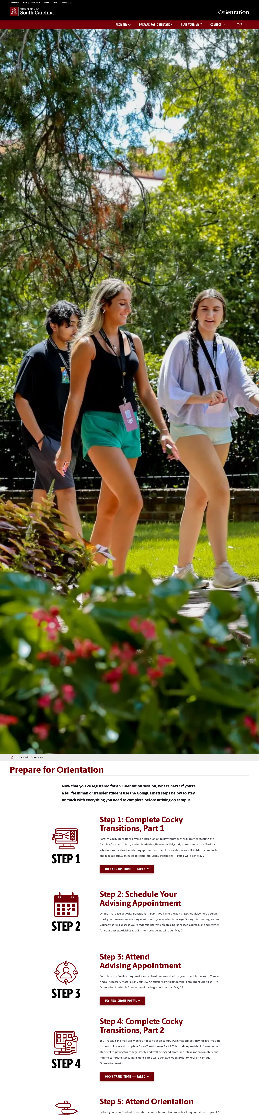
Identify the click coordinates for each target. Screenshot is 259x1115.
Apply (46, 3)
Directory (35, 3)
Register (121, 25)
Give (55, 3)
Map (25, 3)
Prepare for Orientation (155, 25)
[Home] (12, 757)
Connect (215, 25)
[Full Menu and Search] (239, 24)
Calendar (14, 3)
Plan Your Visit (191, 25)
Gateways (65, 3)
